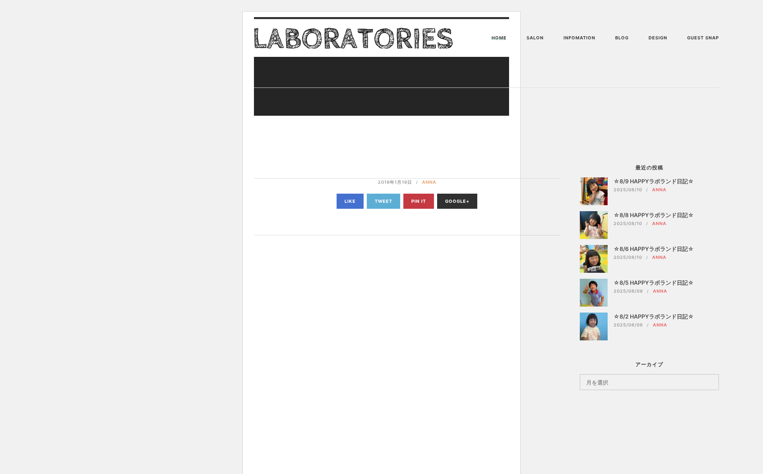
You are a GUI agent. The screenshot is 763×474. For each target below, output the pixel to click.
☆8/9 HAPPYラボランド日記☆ (654, 181)
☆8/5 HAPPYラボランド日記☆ (654, 282)
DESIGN (658, 38)
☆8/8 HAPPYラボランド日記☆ (654, 215)
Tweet (383, 201)
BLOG (622, 38)
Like (350, 201)
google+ (457, 201)
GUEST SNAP (703, 38)
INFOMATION (579, 38)
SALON (535, 38)
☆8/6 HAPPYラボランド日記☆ (654, 248)
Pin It (418, 201)
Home (499, 38)
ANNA (429, 182)
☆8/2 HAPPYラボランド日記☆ (654, 316)
